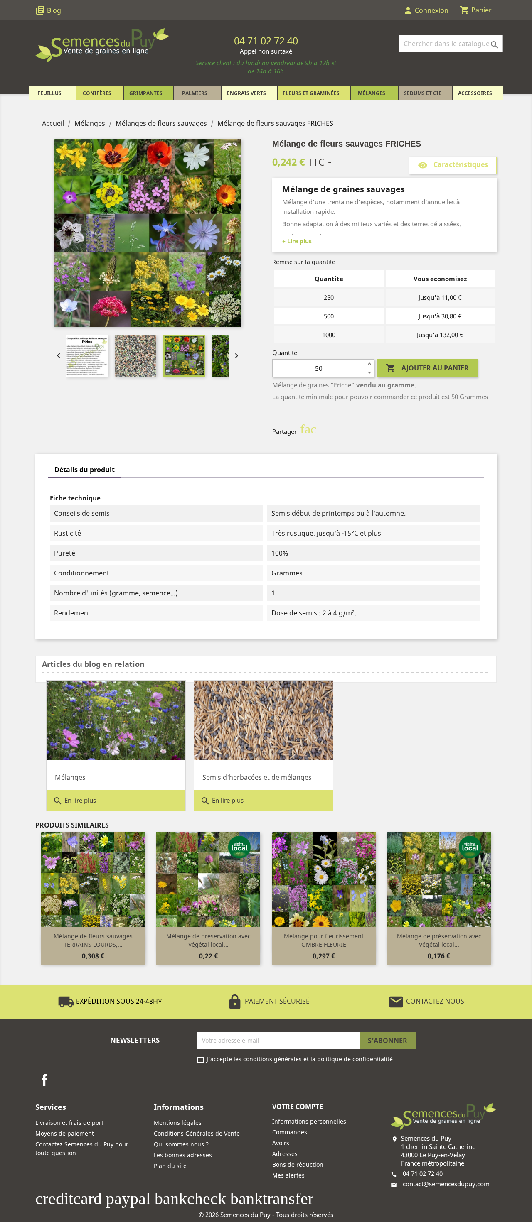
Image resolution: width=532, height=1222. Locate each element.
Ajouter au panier (427, 368)
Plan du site (170, 1166)
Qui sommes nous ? (181, 1144)
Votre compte (297, 1106)
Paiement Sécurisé (268, 1001)
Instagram (64, 1080)
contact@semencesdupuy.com (446, 1184)
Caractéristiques (453, 165)
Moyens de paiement (64, 1133)
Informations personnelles (309, 1121)
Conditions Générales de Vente (197, 1133)
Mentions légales (178, 1122)
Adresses (285, 1154)
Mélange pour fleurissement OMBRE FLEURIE (324, 940)
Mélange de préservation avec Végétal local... (208, 940)
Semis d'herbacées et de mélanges (257, 777)
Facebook (44, 1080)
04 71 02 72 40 (423, 1173)
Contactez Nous (426, 1001)
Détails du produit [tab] (84, 469)
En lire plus (74, 801)
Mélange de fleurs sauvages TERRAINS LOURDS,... (93, 940)
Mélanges (70, 777)
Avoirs (280, 1143)
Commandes (289, 1132)
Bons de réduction (297, 1164)
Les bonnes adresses (183, 1155)
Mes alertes (288, 1175)
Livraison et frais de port (69, 1122)
